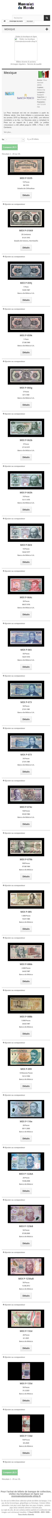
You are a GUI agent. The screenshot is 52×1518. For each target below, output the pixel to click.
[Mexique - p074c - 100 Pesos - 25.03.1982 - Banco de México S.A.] (26, 795)
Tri (3, 139)
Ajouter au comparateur (15, 204)
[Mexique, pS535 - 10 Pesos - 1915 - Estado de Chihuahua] (26, 166)
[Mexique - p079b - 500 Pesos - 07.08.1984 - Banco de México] (26, 847)
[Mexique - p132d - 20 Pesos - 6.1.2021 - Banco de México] (26, 1319)
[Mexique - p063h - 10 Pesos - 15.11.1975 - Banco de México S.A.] (26, 480)
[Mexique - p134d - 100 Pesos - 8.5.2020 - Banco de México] (26, 1424)
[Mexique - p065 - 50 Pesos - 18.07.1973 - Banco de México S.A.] (26, 637)
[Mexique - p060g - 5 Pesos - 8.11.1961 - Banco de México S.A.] (26, 375)
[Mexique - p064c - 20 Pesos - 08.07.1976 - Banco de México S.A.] (26, 585)
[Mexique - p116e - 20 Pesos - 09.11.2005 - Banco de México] (26, 1109)
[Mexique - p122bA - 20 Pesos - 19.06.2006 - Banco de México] (26, 1162)
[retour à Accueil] (4, 21)
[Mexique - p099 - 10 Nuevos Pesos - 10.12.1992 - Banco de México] (26, 1057)
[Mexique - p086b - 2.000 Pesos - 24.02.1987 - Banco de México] (26, 952)
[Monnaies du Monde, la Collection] (26, 6)
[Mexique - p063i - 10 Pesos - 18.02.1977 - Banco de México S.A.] (26, 533)
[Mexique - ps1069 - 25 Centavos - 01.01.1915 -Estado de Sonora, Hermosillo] (26, 218)
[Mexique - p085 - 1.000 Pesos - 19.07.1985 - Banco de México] (26, 899)
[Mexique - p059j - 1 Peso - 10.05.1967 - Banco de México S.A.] (26, 271)
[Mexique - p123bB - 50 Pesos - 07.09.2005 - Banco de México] (26, 1214)
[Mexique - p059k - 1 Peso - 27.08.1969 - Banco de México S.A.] (26, 323)
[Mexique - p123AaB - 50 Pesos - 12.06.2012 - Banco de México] (26, 1266)
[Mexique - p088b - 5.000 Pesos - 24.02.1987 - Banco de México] (26, 1004)
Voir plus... (8, 132)
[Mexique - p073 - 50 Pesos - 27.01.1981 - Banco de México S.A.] (26, 690)
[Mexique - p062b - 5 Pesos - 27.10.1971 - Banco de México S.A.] (26, 428)
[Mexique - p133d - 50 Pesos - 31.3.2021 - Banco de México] (26, 1371)
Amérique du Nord (16, 21)
